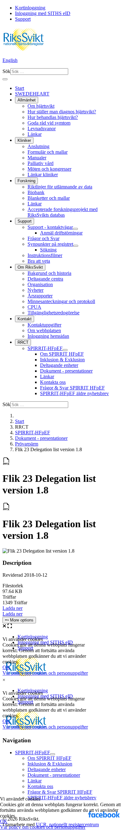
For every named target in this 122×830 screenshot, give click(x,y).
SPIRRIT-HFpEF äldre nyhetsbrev (74, 393)
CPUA (34, 307)
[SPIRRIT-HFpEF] (65, 350)
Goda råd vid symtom (49, 123)
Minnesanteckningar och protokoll (61, 301)
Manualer (37, 157)
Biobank (36, 192)
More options (21, 620)
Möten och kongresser (49, 169)
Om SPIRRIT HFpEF (62, 354)
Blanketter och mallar (49, 198)
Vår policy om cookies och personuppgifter (42, 827)
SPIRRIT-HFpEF (45, 348)
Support (23, 19)
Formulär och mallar (48, 152)
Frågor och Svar (43, 238)
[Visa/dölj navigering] (5, 79)
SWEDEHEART (32, 93)
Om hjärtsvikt (41, 106)
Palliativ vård (40, 163)
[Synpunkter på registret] (75, 246)
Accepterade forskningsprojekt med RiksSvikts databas (63, 212)
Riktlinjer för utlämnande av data (60, 186)
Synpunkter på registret (50, 244)
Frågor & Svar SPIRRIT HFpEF (72, 387)
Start (19, 88)
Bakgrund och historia (49, 273)
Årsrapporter (40, 295)
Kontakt (25, 319)
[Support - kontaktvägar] (75, 229)
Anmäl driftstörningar (61, 232)
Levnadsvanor (42, 128)
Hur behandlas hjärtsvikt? (53, 117)
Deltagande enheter (59, 365)
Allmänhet (27, 100)
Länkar (35, 134)
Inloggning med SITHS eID (42, 13)
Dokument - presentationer (66, 371)
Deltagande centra (45, 278)
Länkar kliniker (43, 174)
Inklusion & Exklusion (62, 359)
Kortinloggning (30, 7)
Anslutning (38, 146)
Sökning (48, 249)
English (10, 60)
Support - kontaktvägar (50, 227)
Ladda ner (13, 608)
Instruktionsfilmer (45, 255)
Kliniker (24, 140)
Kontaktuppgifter (44, 324)
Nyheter (35, 290)
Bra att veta (39, 261)
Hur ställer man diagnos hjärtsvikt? (62, 111)
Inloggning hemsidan (48, 336)
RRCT (23, 342)
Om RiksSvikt (30, 267)
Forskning (26, 180)
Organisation (40, 284)
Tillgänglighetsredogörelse (53, 312)
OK (4, 821)
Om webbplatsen (44, 330)
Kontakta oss (53, 382)
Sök (6, 71)
